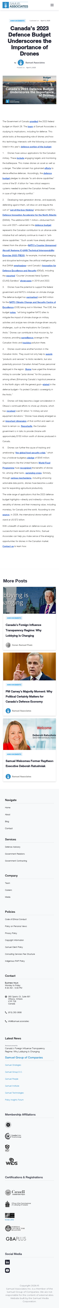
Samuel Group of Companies (24, 1057)
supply (49, 354)
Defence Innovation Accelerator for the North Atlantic (29, 215)
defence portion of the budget (36, 146)
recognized (26, 468)
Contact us (8, 546)
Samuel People (11, 1079)
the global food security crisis (30, 452)
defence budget (43, 225)
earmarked (32, 297)
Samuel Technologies (14, 1092)
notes (13, 312)
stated (46, 384)
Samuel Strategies (13, 1065)
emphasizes (20, 265)
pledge (30, 457)
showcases (25, 280)
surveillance (27, 337)
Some (28, 369)
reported (10, 275)
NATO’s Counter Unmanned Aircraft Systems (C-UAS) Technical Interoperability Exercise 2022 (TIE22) (29, 250)
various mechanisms (21, 478)
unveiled (34, 121)
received (11, 411)
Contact (9, 828)
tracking (26, 342)
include (20, 158)
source (6, 514)
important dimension (16, 421)
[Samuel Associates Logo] (15, 5)
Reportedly (26, 426)
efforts (48, 168)
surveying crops (33, 473)
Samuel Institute (12, 1086)
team (30, 126)
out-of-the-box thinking (22, 210)
